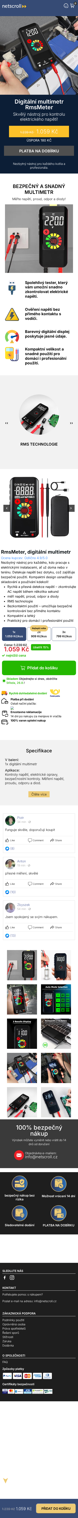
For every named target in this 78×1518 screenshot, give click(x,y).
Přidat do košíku (42, 667)
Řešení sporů (10, 1332)
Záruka (6, 1341)
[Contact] (66, 6)
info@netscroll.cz (41, 1155)
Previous (6, 511)
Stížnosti (7, 1337)
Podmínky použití (13, 1320)
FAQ (5, 1362)
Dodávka (8, 1345)
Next (71, 511)
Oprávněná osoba (13, 1324)
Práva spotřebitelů (14, 1328)
